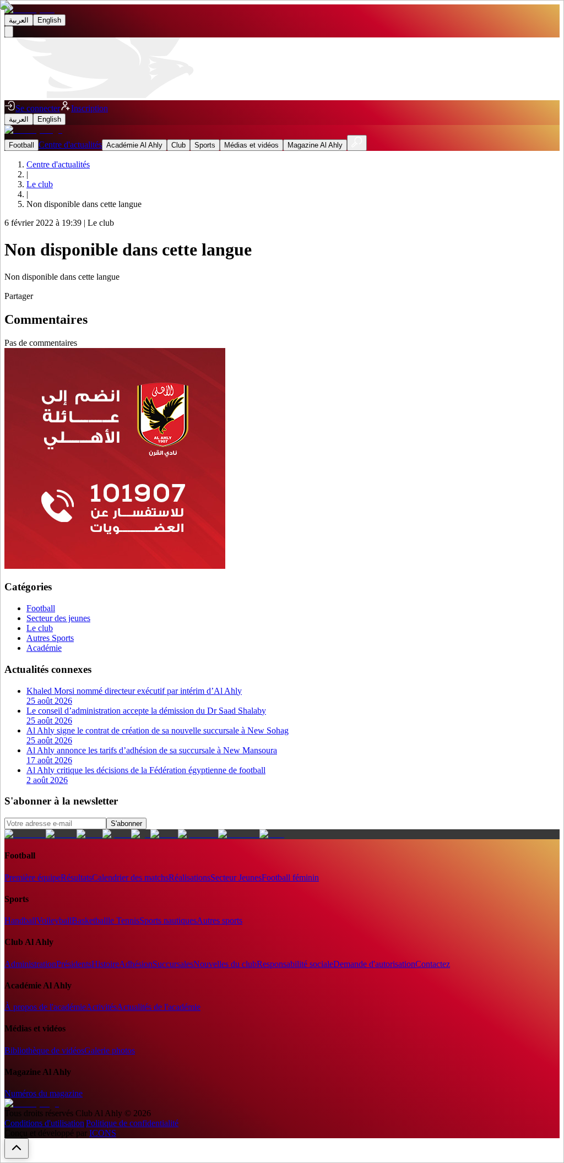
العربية (19, 20)
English (49, 20)
